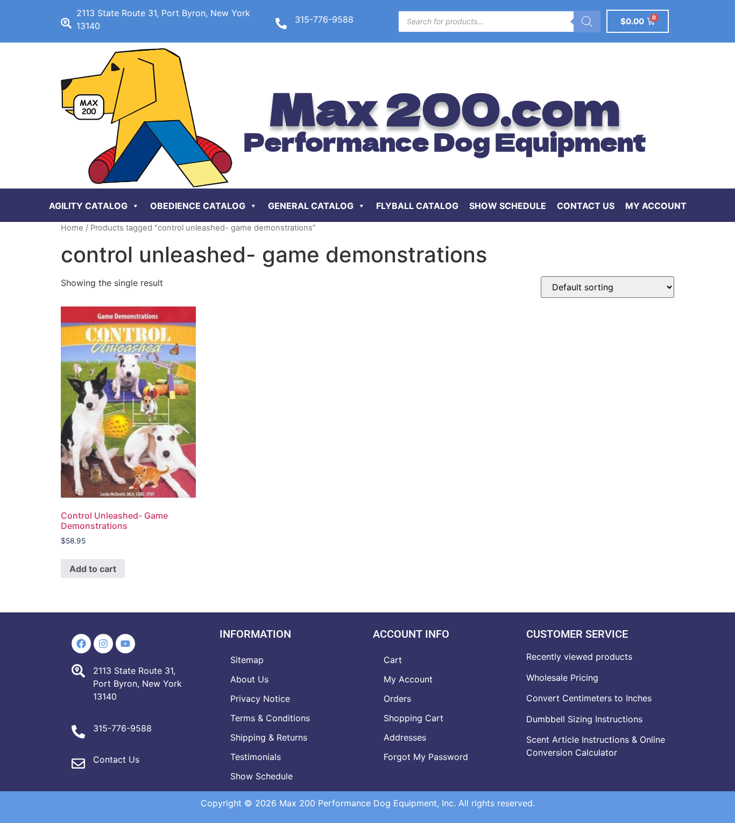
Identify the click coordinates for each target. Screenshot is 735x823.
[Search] (587, 21)
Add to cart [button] (92, 568)
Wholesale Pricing (562, 677)
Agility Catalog (88, 205)
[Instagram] (103, 643)
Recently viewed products (579, 656)
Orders (397, 698)
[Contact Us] (78, 763)
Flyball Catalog (417, 205)
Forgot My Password (426, 756)
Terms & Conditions (270, 718)
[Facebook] (81, 643)
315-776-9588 (324, 19)
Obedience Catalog (197, 205)
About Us (249, 679)
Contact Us (585, 205)
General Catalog (311, 205)
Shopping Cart (413, 718)
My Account (656, 205)
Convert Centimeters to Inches (589, 698)
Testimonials (255, 756)
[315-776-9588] (281, 23)
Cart (393, 659)
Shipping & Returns (268, 737)
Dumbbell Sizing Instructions (584, 719)
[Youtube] (125, 643)
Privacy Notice (260, 698)
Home (72, 228)
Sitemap (247, 659)
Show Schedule (507, 205)
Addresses (405, 737)
